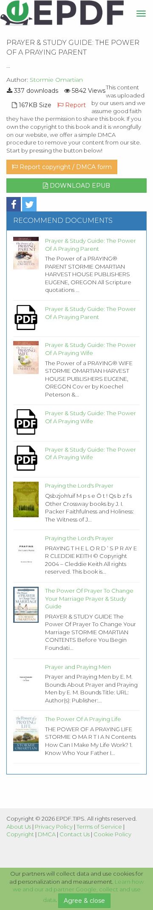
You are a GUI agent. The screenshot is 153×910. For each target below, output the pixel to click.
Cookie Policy (112, 834)
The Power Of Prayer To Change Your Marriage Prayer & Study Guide (89, 598)
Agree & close (84, 900)
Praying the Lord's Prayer (79, 485)
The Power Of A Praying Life (83, 719)
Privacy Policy (54, 826)
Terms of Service (99, 826)
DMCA (47, 834)
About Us (18, 826)
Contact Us (75, 834)
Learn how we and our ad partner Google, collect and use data (78, 891)
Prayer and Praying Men (78, 666)
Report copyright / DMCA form (65, 167)
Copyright (20, 834)
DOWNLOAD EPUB (79, 185)
